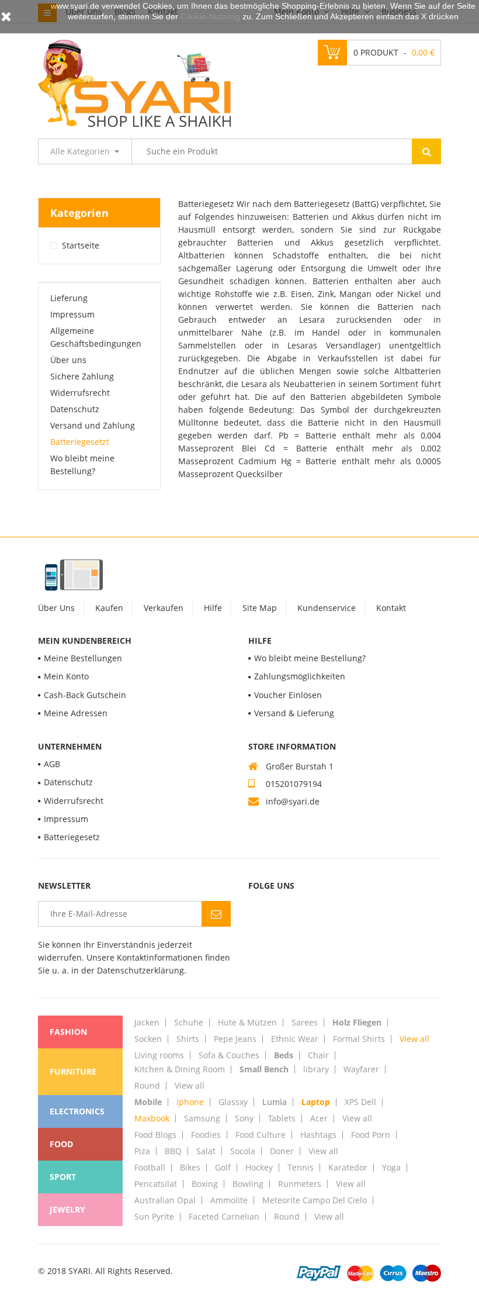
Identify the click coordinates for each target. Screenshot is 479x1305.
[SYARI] (134, 82)
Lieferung (69, 297)
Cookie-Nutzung (210, 16)
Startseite (80, 245)
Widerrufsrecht (80, 392)
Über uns (68, 359)
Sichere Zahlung (82, 376)
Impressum (72, 314)
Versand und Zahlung (92, 425)
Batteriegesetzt (79, 441)
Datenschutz (74, 409)
